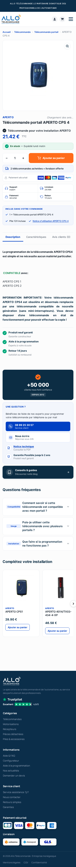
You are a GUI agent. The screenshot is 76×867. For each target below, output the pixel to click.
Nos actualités (11, 770)
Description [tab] (13, 236)
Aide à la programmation (16, 765)
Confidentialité (39, 862)
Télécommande (22, 32)
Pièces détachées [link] (13, 734)
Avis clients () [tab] (61, 236)
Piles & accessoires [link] (14, 739)
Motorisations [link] (11, 724)
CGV (26, 862)
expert (13, 188)
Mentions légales (11, 862)
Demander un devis (14, 775)
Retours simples (12, 802)
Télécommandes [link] (12, 719)
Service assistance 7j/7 (16, 792)
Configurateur (11, 760)
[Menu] (71, 19)
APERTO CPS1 (14, 611)
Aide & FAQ (9, 755)
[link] (54, 19)
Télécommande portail (46, 32)
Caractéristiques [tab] (36, 236)
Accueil (7, 32)
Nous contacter (11, 797)
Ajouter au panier (54, 157)
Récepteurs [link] (9, 729)
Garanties (8, 807)
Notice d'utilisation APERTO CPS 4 (51, 221)
